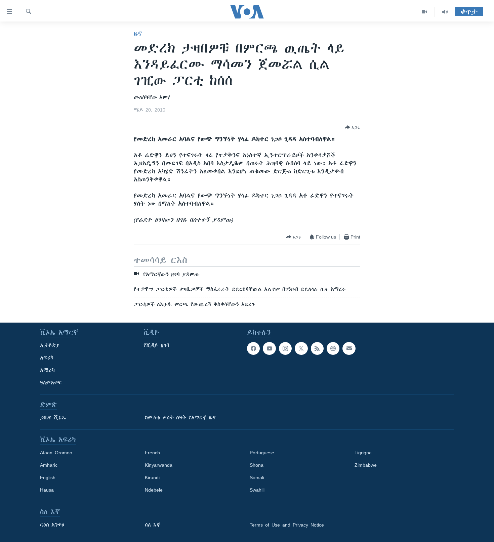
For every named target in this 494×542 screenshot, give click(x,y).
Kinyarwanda (158, 465)
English (47, 477)
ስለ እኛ (152, 525)
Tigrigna (363, 453)
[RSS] (317, 348)
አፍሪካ (46, 358)
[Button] (352, 127)
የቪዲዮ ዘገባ (156, 345)
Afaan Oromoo (56, 453)
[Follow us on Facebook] (253, 348)
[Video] (424, 12)
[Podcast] (333, 348)
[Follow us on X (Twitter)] (301, 348)
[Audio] (445, 12)
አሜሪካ (47, 370)
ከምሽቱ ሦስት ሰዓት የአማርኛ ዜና (180, 418)
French (152, 453)
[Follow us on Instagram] (285, 348)
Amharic (48, 465)
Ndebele (154, 490)
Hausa (47, 490)
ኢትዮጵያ (49, 345)
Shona (256, 465)
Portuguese (262, 453)
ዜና (138, 33)
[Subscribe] (348, 348)
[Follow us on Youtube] (269, 348)
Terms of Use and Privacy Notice (287, 525)
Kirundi (152, 477)
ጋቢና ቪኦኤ (53, 418)
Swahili (257, 490)
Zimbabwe (366, 465)
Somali (257, 477)
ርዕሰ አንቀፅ (52, 525)
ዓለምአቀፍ (51, 383)
